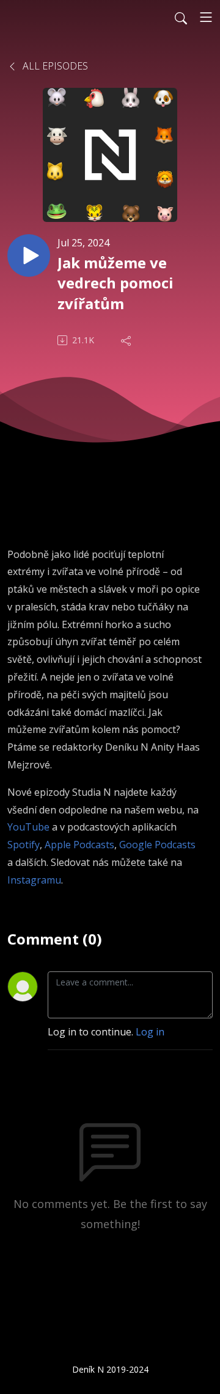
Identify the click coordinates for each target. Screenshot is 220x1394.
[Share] (127, 340)
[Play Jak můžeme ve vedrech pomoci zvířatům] (28, 255)
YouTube (28, 827)
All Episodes (54, 66)
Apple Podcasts (79, 844)
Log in (150, 1031)
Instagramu (34, 880)
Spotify (23, 844)
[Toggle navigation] (206, 17)
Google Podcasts (157, 844)
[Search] (181, 17)
